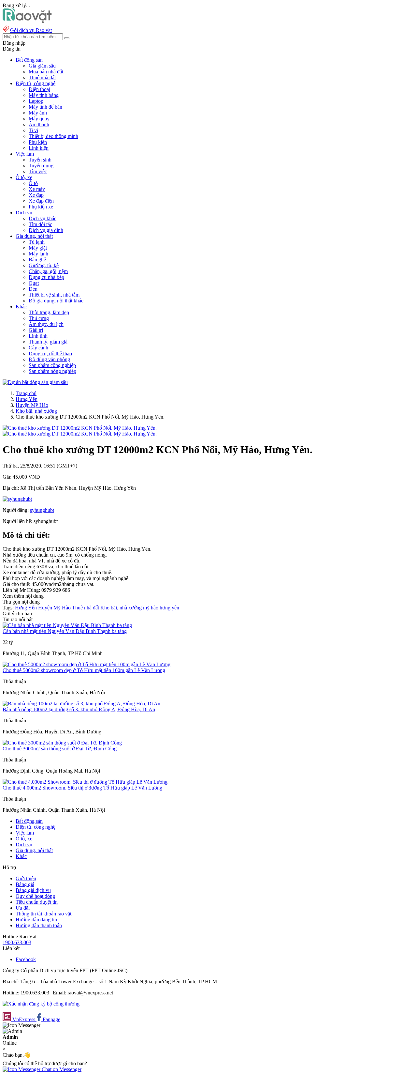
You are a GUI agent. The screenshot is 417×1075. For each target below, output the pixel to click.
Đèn (33, 289)
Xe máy (37, 189)
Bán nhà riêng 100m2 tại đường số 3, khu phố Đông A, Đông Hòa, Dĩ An (79, 709)
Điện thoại (39, 89)
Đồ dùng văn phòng (49, 359)
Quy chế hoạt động (35, 896)
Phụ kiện (38, 142)
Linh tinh (38, 336)
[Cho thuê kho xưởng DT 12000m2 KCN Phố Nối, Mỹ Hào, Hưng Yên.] (80, 428)
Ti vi (33, 130)
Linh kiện (39, 148)
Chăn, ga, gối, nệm (48, 271)
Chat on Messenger (60, 1069)
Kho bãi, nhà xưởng (36, 411)
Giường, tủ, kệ (44, 265)
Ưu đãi (23, 908)
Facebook (26, 959)
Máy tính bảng (44, 95)
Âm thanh (39, 124)
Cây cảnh (38, 347)
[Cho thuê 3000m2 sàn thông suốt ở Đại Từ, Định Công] (62, 742)
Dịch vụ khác (42, 218)
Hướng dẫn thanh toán (39, 925)
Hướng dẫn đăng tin (36, 919)
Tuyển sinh (40, 159)
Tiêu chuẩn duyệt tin (37, 902)
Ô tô (33, 183)
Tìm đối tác (40, 224)
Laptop (36, 101)
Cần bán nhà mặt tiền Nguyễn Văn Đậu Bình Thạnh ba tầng (65, 631)
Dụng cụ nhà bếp (46, 277)
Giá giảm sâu (42, 66)
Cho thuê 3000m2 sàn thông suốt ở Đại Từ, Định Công (60, 748)
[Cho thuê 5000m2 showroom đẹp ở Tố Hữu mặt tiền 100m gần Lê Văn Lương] (86, 664)
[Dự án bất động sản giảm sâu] (35, 382)
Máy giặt (38, 248)
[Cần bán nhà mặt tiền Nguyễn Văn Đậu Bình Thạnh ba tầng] (67, 625)
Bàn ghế (37, 259)
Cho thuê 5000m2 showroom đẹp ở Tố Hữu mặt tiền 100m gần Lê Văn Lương (84, 670)
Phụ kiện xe (41, 206)
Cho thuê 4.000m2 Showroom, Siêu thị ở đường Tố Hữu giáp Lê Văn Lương (82, 788)
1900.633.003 (17, 942)
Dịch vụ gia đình (46, 230)
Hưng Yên (26, 399)
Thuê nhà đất (42, 77)
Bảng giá (25, 884)
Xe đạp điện (41, 201)
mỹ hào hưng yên (161, 607)
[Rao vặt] (27, 21)
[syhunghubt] (17, 499)
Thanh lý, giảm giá (48, 342)
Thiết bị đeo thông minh (53, 136)
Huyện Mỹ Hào (32, 405)
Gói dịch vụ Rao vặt (31, 30)
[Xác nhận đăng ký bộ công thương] (41, 1003)
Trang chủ (26, 393)
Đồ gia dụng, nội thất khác (56, 300)
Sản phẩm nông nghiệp (52, 371)
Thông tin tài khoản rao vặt (43, 913)
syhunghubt (42, 510)
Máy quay (39, 118)
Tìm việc (38, 171)
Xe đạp (36, 195)
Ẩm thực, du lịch (46, 324)
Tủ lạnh (37, 242)
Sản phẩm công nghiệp (52, 365)
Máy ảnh (38, 112)
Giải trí (36, 330)
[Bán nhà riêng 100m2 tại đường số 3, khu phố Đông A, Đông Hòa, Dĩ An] (81, 703)
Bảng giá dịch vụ (33, 890)
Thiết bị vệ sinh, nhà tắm (54, 295)
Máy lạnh (38, 253)
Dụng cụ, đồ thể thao (50, 353)
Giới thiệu (26, 878)
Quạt (34, 283)
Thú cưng (39, 318)
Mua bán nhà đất (46, 71)
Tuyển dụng (41, 165)
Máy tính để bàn (45, 107)
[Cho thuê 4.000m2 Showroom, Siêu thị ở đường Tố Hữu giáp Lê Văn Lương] (85, 782)
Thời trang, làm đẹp (49, 312)
